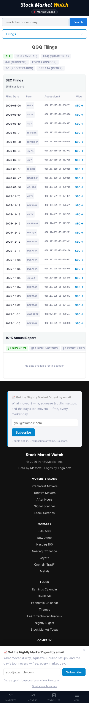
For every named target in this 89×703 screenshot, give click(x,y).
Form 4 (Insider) (44, 62)
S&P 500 (44, 531)
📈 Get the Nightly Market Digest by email (41, 397)
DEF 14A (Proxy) (51, 68)
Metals (44, 571)
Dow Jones (44, 537)
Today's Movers (44, 493)
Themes (44, 609)
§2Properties (74, 348)
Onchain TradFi (44, 564)
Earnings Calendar (44, 589)
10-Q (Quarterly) (56, 56)
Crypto (44, 558)
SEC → (79, 105)
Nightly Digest (44, 623)
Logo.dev (64, 468)
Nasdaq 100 (44, 544)
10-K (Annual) (26, 56)
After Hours (44, 499)
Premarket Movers (44, 486)
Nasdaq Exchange (44, 551)
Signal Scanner (44, 506)
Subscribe (23, 432)
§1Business (17, 348)
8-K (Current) (16, 62)
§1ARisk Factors (44, 348)
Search (78, 22)
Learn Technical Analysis (44, 616)
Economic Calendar (44, 602)
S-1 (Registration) (19, 68)
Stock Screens (44, 513)
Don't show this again (44, 686)
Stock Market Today (44, 629)
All (8, 56)
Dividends (44, 596)
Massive (36, 468)
